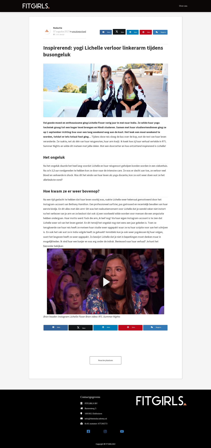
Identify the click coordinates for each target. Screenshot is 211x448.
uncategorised (79, 31)
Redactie (57, 28)
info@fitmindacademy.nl (96, 418)
